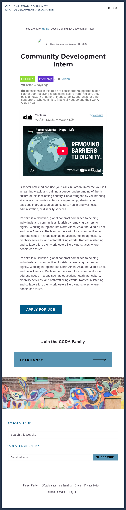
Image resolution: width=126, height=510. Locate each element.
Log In (72, 492)
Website (98, 115)
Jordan (65, 79)
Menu (112, 8)
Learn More (31, 360)
